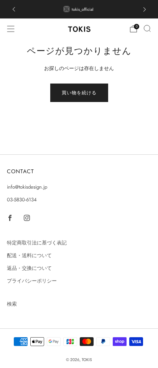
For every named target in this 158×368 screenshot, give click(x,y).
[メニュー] (11, 29)
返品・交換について (29, 268)
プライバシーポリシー (32, 280)
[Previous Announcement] (13, 9)
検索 (12, 304)
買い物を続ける (79, 92)
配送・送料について (29, 255)
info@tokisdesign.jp (27, 187)
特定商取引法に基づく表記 (37, 242)
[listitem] (79, 9)
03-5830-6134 (22, 199)
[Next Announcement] (144, 9)
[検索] (147, 28)
